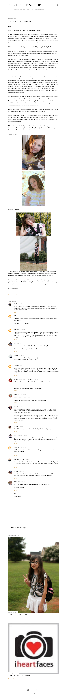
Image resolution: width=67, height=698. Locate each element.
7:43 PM (27, 459)
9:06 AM (20, 493)
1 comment (15, 618)
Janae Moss (17, 447)
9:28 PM (21, 471)
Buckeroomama (19, 394)
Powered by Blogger (35, 689)
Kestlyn (16, 355)
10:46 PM (21, 355)
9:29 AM (25, 435)
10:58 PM (20, 365)
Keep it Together (28, 5)
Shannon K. (17, 482)
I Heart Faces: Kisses (19, 675)
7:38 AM (26, 394)
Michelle (16, 471)
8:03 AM (19, 406)
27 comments (16, 678)
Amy (15, 406)
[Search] (58, 5)
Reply (15, 312)
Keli (15, 343)
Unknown (16, 316)
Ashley (16, 365)
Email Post (15, 294)
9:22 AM (21, 426)
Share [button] (9, 294)
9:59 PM (22, 316)
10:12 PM (18, 343)
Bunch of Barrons (19, 459)
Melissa (16, 426)
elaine (15, 494)
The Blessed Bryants (20, 304)
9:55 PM (29, 304)
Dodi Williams (18, 435)
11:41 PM (23, 481)
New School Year (18, 614)
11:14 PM (36, 379)
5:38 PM (23, 447)
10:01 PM (22, 329)
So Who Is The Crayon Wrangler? (24, 379)
